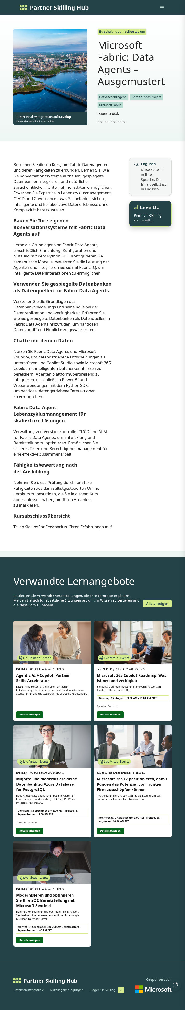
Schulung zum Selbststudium (124, 32)
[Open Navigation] (162, 7)
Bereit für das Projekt (146, 97)
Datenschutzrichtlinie (28, 990)
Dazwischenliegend (113, 97)
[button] (175, 985)
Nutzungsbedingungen (67, 990)
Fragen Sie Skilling (102, 990)
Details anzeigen (29, 714)
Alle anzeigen (157, 603)
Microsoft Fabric (110, 105)
